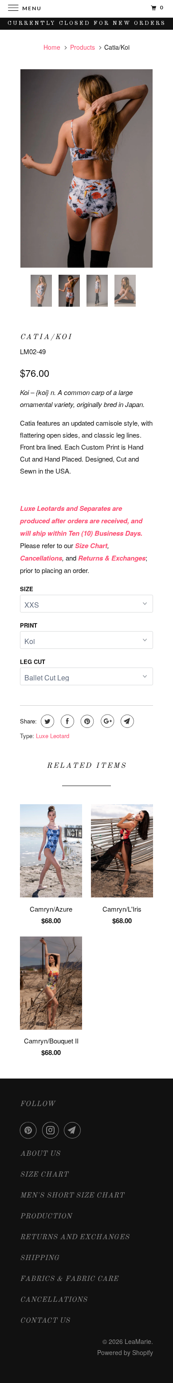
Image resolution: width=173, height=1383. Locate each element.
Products (82, 47)
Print (28, 625)
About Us (40, 1154)
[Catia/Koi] (86, 168)
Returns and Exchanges (75, 1237)
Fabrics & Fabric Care (69, 1279)
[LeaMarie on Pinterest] (30, 1130)
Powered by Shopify (125, 1352)
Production (46, 1216)
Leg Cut (32, 661)
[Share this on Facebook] (66, 721)
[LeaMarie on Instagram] (52, 1130)
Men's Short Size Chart (72, 1195)
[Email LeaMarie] (74, 1130)
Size (26, 589)
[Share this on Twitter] (46, 721)
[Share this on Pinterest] (86, 721)
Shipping (39, 1258)
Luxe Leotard (52, 735)
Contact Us (45, 1320)
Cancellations (53, 1300)
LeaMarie (138, 1341)
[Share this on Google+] (106, 721)
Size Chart (44, 1174)
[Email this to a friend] (126, 721)
